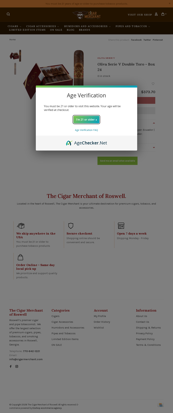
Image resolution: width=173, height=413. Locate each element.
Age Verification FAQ (86, 130)
